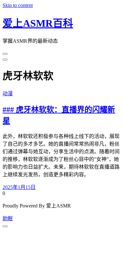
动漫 (8, 93)
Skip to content (18, 5)
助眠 (8, 218)
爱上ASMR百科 (38, 23)
